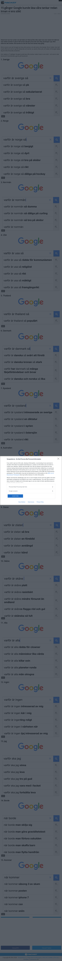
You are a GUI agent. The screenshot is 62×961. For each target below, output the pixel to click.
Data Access (31, 502)
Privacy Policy (40, 502)
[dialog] (31, 480)
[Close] (58, 459)
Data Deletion (21, 502)
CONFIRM (15, 496)
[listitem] (31, 487)
